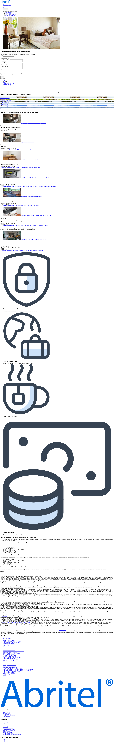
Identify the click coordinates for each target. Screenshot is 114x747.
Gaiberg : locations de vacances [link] (9, 658)
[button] (57, 636)
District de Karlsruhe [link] (7, 84)
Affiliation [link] (5, 723)
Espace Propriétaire (8, 13)
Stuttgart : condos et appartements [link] (9, 673)
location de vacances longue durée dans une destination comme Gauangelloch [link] (16, 622)
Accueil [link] (4, 80)
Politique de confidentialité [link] (8, 728)
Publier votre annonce (7, 5)
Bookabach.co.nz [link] (6, 742)
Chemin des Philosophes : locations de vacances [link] (12, 641)
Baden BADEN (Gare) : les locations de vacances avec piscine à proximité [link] (17, 670)
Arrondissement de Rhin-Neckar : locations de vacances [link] (13, 663)
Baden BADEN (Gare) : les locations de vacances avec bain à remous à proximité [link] (18, 669)
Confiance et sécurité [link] (7, 714)
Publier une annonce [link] (7, 712)
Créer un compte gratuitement (10, 14)
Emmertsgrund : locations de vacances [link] (10, 652)
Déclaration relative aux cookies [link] (9, 729)
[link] (15, 15)
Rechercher (3, 78)
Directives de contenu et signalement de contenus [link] (12, 734)
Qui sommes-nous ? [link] (6, 721)
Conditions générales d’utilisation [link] (9, 725)
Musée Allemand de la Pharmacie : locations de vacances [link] (13, 651)
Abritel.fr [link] (4, 740)
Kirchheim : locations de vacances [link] (9, 655)
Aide (4, 6)
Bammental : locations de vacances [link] (9, 666)
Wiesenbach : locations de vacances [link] (9, 661)
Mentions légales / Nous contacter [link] (9, 731)
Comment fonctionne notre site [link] (8, 733)
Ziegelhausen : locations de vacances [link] (10, 667)
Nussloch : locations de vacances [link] (9, 644)
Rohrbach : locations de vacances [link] (9, 662)
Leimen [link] (4, 82)
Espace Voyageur (8, 12)
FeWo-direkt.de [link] (6, 741)
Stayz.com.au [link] (5, 743)
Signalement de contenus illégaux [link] (9, 730)
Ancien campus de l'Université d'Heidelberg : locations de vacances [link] (15, 659)
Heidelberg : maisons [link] (7, 676)
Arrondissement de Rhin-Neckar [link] (9, 83)
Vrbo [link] (4, 739)
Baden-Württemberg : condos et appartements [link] (11, 671)
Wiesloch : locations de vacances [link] (9, 640)
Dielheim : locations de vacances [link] (9, 650)
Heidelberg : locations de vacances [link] (9, 665)
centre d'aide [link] (78, 626)
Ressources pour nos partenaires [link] (9, 715)
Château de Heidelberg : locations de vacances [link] (11, 642)
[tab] (7, 638)
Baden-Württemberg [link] (7, 85)
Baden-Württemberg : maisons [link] (8, 672)
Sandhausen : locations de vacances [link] (9, 656)
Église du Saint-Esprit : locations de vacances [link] (11, 648)
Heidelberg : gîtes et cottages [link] (8, 675)
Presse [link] (4, 724)
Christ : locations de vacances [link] (8, 646)
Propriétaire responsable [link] (7, 732)
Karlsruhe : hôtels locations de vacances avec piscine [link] (13, 668)
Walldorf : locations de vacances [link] (9, 645)
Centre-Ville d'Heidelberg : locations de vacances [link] (12, 657)
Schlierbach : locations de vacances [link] (9, 647)
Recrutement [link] (5, 722)
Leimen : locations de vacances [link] (8, 643)
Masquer (2, 571)
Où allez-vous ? (3, 55)
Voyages (4, 7)
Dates (1, 57)
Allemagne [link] (5, 86)
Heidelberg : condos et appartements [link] (9, 674)
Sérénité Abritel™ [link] (62, 630)
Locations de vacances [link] (7, 87)
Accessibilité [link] (5, 727)
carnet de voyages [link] (5, 616)
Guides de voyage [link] (6, 716)
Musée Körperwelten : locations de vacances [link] (11, 653)
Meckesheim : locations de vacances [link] (9, 654)
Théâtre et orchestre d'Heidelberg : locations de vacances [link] (13, 660)
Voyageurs (2, 58)
